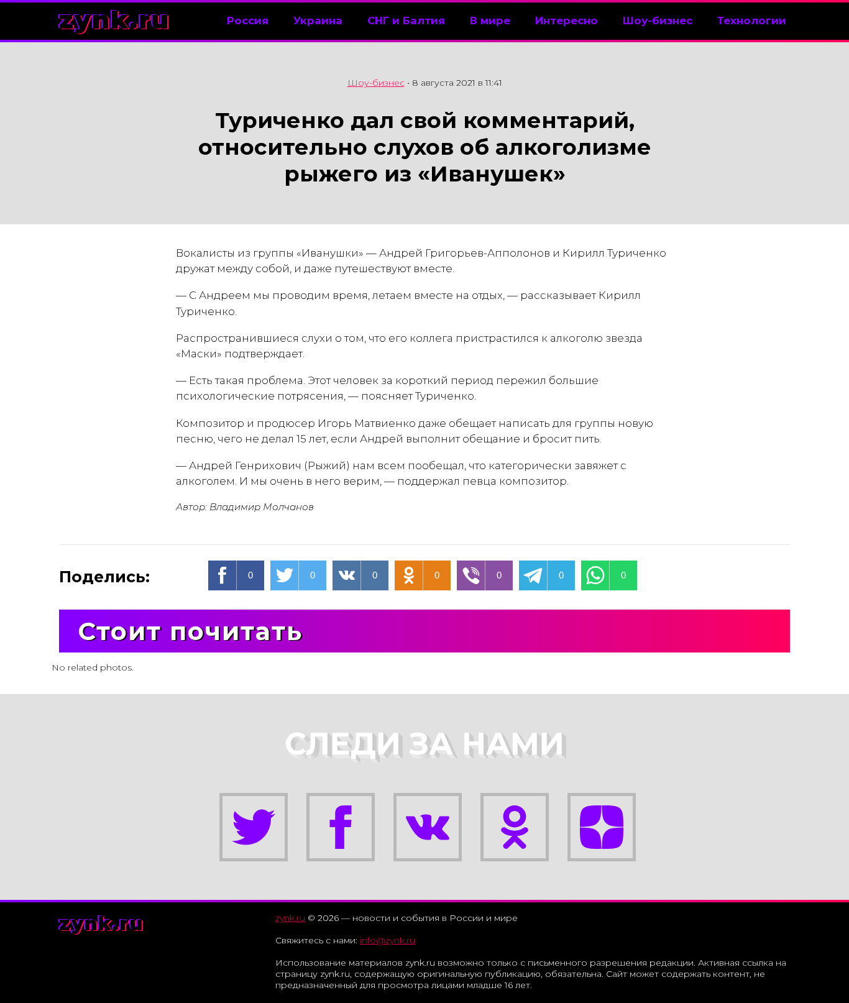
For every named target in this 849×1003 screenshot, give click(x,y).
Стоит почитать (190, 631)
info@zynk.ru (387, 940)
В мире (490, 20)
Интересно (566, 20)
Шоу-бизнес (657, 20)
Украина (317, 20)
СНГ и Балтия (406, 20)
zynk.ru (114, 19)
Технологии (751, 20)
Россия (247, 20)
